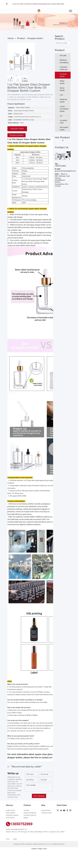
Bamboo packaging (30, 813)
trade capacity (10, 813)
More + (26, 817)
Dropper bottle (34, 38)
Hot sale (26, 810)
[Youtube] (64, 810)
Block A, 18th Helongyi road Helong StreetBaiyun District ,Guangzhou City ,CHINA (62, 180)
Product (21, 38)
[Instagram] (70, 810)
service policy (10, 817)
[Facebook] (67, 810)
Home (11, 38)
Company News (46, 813)
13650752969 (60, 165)
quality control (10, 810)
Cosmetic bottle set (30, 815)
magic (15, 839)
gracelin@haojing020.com (63, 170)
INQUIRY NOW (17, 129)
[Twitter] (61, 810)
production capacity (12, 815)
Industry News (45, 810)
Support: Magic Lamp (39, 848)
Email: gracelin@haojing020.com (16, 829)
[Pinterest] (58, 810)
